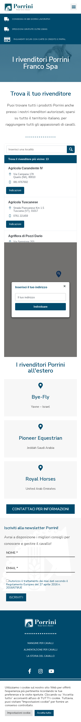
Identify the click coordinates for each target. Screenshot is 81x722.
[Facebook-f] (30, 671)
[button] (73, 7)
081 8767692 (20, 182)
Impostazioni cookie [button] (18, 713)
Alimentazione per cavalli (40, 649)
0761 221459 (20, 215)
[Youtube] (51, 671)
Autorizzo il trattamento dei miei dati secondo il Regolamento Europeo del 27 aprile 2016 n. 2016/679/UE (37, 584)
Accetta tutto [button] (44, 713)
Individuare (40, 306)
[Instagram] (40, 671)
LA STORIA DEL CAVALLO (41, 656)
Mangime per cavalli (40, 643)
